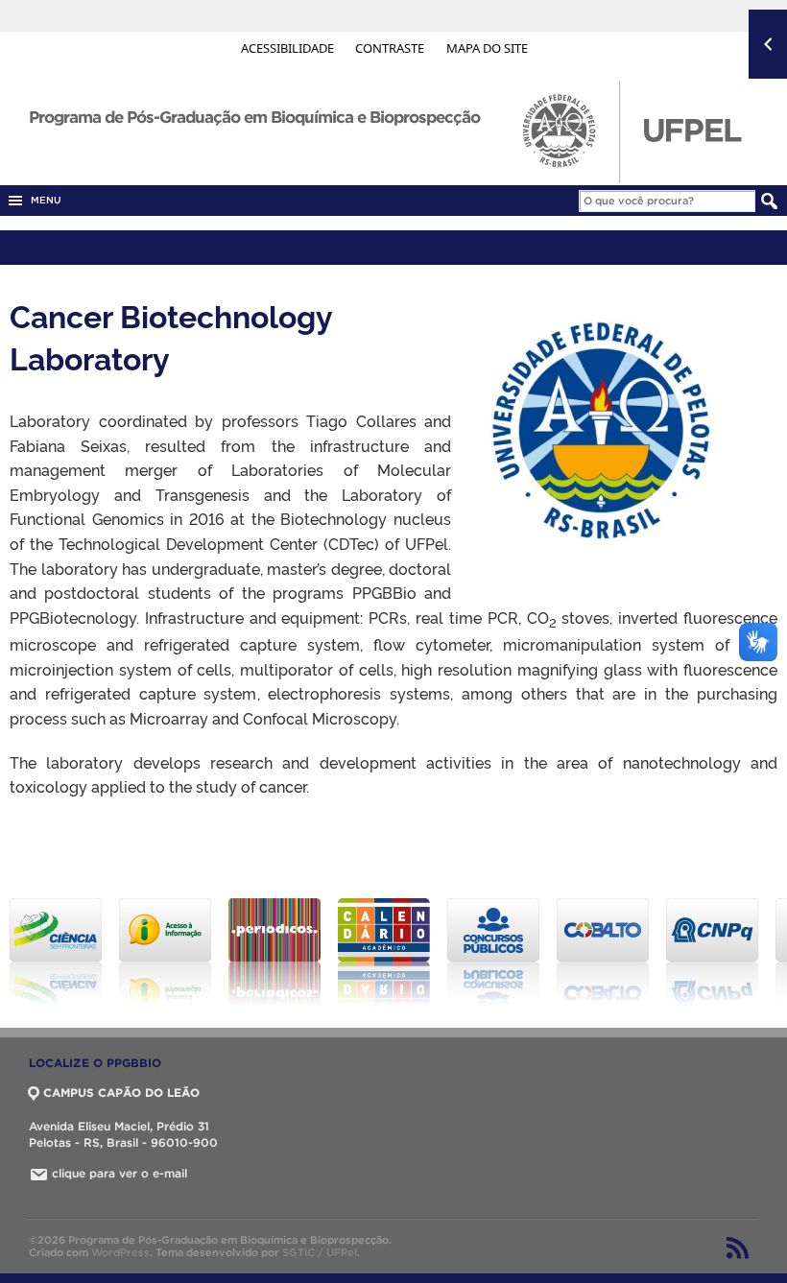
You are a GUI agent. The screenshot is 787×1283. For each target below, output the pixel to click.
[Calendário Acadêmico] (383, 952)
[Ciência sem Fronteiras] (55, 952)
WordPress (120, 1252)
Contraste (391, 48)
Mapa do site (487, 48)
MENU (43, 200)
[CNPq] (711, 952)
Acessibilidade (289, 48)
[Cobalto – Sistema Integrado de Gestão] (602, 952)
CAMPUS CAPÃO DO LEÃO (121, 1092)
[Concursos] (492, 952)
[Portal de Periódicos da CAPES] (273, 952)
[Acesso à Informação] (164, 952)
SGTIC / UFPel (319, 1252)
